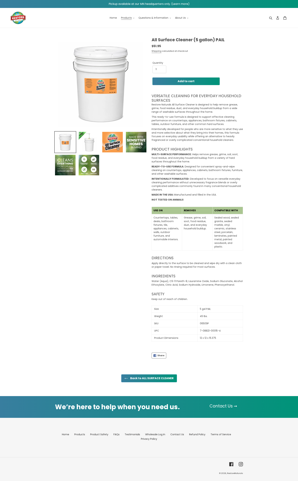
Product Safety (99, 434)
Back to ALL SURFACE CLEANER (152, 378)
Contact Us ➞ (223, 406)
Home (65, 434)
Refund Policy (197, 434)
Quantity (157, 63)
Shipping (156, 51)
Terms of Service (221, 434)
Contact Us (177, 434)
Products (79, 434)
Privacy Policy (149, 439)
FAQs (116, 434)
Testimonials (132, 434)
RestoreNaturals (235, 473)
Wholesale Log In (155, 434)
